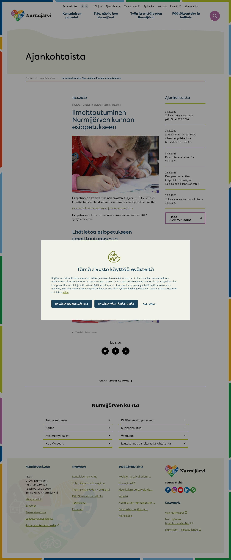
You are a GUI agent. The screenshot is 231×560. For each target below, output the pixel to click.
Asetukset (150, 304)
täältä (66, 292)
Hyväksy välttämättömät (116, 304)
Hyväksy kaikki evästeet (71, 304)
